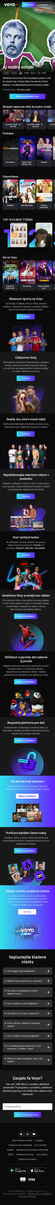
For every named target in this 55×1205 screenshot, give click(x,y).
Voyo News (41, 1154)
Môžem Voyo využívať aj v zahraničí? (23, 981)
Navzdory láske (27, 205)
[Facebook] (21, 1134)
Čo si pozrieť (40, 1145)
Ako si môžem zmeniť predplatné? (22, 1036)
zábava (6, 73)
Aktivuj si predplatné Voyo (27, 96)
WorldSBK (40, 548)
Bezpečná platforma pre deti (26, 722)
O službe (39, 1140)
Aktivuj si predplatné (25, 616)
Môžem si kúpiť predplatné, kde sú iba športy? (24, 1060)
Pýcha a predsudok (44, 206)
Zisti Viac (26, 317)
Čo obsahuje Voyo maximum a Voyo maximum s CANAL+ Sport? (23, 1047)
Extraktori (10, 205)
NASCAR (29, 548)
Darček (10, 1150)
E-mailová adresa (13, 1106)
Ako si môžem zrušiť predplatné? (21, 1003)
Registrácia (29, 5)
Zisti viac (26, 378)
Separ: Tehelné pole (43, 287)
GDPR (10, 1154)
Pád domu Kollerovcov (10, 287)
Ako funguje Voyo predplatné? (20, 971)
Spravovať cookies (27, 1159)
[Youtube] (34, 1134)
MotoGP (20, 548)
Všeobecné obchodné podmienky (32, 1150)
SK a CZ (14, 73)
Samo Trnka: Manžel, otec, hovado (27, 164)
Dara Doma (27, 286)
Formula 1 (37, 545)
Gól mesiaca (10, 162)
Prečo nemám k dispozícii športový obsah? (22, 1024)
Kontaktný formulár (25, 1154)
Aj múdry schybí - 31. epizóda (35, 125)
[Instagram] (27, 1134)
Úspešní (44, 162)
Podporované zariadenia (20, 1145)
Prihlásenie (44, 5)
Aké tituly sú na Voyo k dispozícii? (22, 1013)
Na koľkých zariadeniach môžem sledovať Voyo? (21, 992)
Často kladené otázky (22, 1140)
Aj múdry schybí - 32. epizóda (13, 125)
